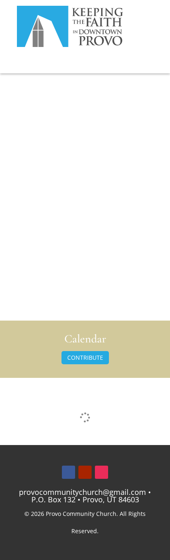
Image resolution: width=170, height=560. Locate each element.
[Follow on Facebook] (68, 472)
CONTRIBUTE (85, 357)
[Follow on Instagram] (101, 472)
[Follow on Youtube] (85, 472)
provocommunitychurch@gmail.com (82, 492)
